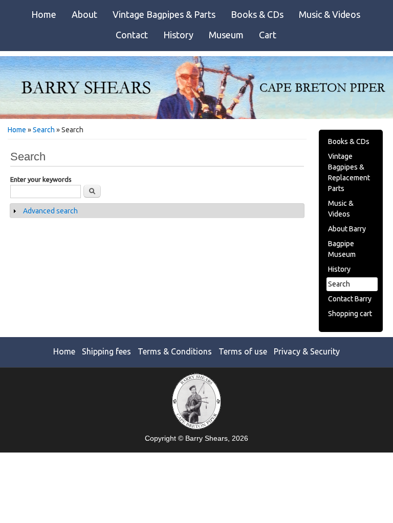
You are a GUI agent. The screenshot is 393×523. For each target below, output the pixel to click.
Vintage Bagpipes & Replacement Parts (349, 172)
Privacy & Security (307, 351)
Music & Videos (329, 14)
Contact (132, 35)
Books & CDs (257, 14)
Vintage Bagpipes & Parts (164, 14)
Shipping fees (106, 351)
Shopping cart (350, 314)
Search (44, 130)
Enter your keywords (41, 179)
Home (43, 14)
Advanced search (50, 211)
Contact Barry (350, 299)
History (178, 35)
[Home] (196, 116)
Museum (226, 35)
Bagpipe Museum (342, 249)
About (84, 14)
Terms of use (243, 351)
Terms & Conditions (175, 351)
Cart (267, 35)
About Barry (347, 229)
